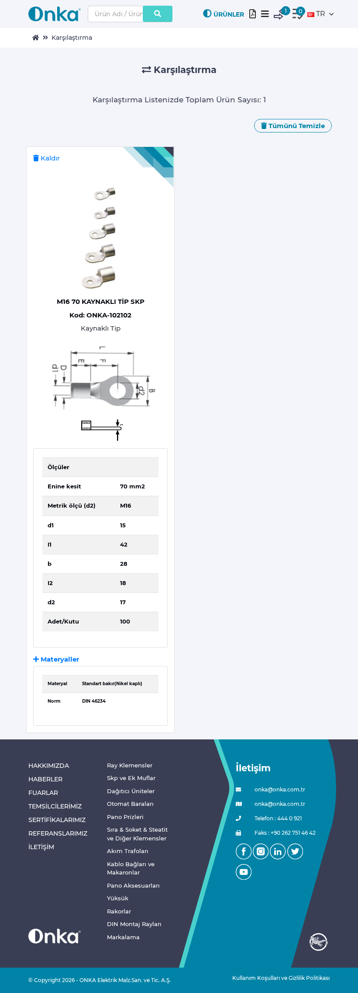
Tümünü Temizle (296, 126)
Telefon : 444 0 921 (277, 818)
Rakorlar (119, 911)
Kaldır (49, 158)
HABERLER (45, 779)
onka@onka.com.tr (279, 789)
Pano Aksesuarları (133, 885)
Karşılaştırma (72, 38)
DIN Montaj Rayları (134, 923)
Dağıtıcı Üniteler (131, 790)
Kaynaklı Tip (100, 328)
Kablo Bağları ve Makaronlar (131, 868)
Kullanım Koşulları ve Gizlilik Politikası (278, 978)
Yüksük (117, 898)
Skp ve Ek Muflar (131, 777)
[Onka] (54, 935)
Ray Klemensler (129, 765)
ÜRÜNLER (228, 14)
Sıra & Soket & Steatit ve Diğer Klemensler (137, 834)
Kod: (100, 315)
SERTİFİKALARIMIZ (57, 820)
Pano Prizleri (125, 816)
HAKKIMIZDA (48, 766)
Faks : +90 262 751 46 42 (284, 832)
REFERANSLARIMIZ (57, 833)
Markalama (123, 937)
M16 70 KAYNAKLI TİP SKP (101, 301)
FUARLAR (43, 793)
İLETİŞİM (41, 847)
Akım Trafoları (127, 850)
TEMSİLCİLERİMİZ (55, 806)
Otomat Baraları (130, 803)
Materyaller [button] (59, 659)
